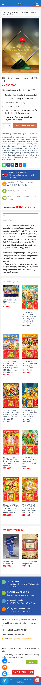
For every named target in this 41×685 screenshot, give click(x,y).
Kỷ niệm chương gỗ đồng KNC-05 (29, 562)
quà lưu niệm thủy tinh (24, 155)
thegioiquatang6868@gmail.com (20, 639)
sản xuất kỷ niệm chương (21, 157)
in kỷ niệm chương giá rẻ (24, 146)
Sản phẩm (14, 12)
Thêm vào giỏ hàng (25, 125)
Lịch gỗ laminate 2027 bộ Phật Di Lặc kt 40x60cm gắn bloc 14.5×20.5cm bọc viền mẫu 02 (30, 508)
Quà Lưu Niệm (24, 12)
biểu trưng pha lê (27, 137)
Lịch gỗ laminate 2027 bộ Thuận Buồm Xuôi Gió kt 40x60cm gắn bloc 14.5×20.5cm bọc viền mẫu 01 (10, 366)
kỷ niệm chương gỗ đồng (13, 150)
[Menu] (3, 3)
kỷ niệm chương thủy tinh (10, 153)
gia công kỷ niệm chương (25, 144)
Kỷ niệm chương (21, 148)
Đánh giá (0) (7, 220)
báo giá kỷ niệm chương (13, 137)
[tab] (20, 215)
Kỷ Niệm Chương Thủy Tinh (18, 134)
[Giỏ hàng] (37, 4)
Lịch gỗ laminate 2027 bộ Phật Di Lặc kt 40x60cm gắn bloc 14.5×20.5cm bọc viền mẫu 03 (11, 508)
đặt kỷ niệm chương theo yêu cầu (24, 142)
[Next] (38, 554)
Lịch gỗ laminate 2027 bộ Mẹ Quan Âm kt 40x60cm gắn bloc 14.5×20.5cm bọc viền (11, 461)
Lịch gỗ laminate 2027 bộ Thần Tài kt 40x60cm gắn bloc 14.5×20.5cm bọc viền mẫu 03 (30, 365)
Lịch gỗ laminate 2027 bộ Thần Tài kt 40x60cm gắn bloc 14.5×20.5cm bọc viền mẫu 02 (11, 414)
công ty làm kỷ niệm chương (25, 139)
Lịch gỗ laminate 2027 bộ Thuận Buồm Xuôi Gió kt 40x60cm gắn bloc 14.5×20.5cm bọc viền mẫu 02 (29, 317)
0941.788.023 (27, 207)
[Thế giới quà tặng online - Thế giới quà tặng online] (20, 4)
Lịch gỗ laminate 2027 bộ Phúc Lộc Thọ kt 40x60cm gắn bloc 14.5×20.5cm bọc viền (30, 461)
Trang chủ (6, 12)
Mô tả (5, 216)
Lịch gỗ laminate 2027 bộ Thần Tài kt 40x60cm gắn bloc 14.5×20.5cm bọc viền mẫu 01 (30, 414)
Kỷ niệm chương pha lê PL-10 (9, 562)
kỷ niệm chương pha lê (29, 150)
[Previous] (3, 554)
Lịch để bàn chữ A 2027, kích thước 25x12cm (10, 302)
